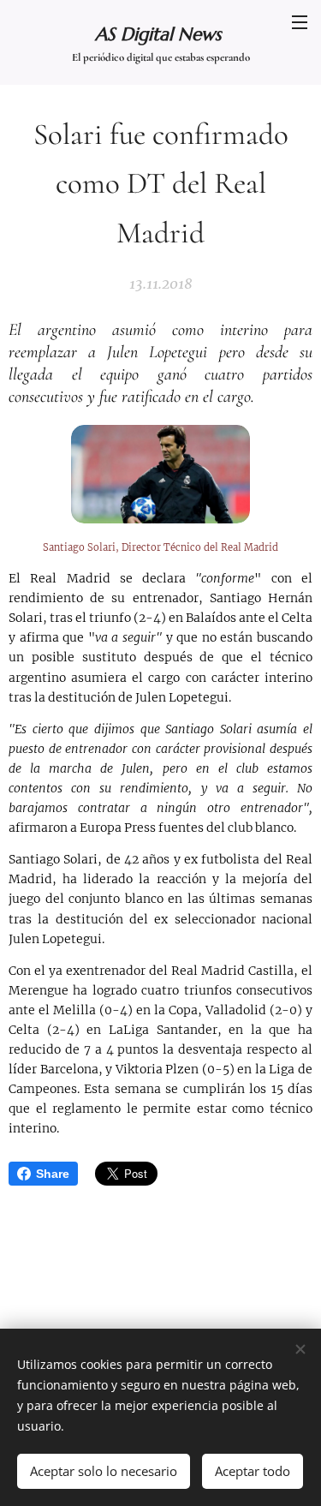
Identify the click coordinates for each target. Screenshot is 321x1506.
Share (52, 1173)
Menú (299, 21)
